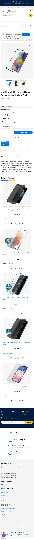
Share (27, 25)
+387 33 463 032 (11, 477)
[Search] (31, 15)
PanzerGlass (8, 106)
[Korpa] (30, 11)
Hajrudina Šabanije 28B (12, 473)
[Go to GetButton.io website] (3, 538)
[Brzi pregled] (15, 223)
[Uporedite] (19, 137)
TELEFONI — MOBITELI (13, 23)
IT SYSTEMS (10, 532)
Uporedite (5, 144)
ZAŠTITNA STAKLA (12, 151)
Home (3, 23)
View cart (26, 34)
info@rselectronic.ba (10, 475)
